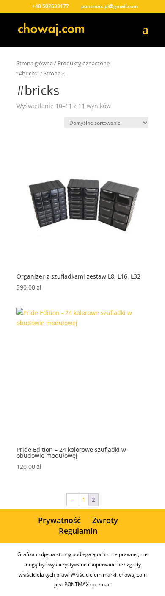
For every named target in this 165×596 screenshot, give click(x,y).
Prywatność (59, 520)
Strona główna (34, 63)
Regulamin (78, 531)
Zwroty (105, 520)
